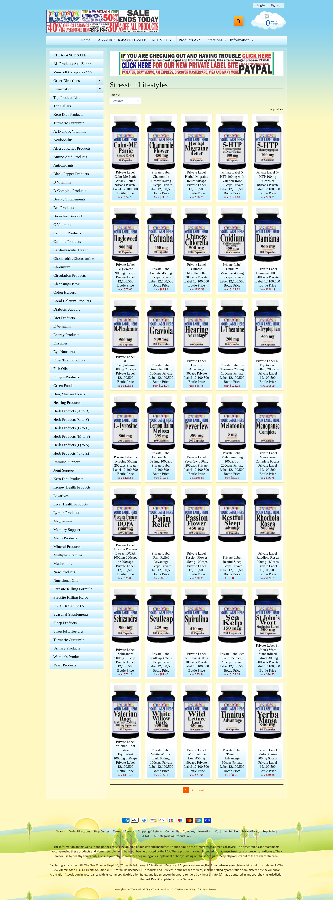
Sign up (275, 5)
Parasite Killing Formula (72, 589)
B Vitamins (62, 182)
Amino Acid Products (70, 157)
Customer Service (226, 831)
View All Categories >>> (72, 72)
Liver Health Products (70, 504)
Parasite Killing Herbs (70, 597)
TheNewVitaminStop (140, 889)
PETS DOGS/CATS (68, 606)
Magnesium (62, 521)
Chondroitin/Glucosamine (73, 258)
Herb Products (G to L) (71, 428)
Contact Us (172, 831)
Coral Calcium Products (72, 301)
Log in (261, 5)
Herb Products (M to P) (71, 436)
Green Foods (63, 385)
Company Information (197, 831)
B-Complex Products (69, 191)
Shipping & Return (150, 831)
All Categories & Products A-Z (173, 836)
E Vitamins (62, 326)
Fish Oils (60, 368)
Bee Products (63, 207)
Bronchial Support (67, 216)
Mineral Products (67, 546)
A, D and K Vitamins (69, 131)
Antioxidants (63, 165)
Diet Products (64, 318)
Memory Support (66, 529)
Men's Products (65, 538)
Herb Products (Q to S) (71, 445)
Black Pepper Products (71, 174)
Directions (216, 41)
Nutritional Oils (65, 580)
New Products (64, 572)
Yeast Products (65, 665)
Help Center (101, 831)
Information (242, 41)
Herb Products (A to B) (71, 411)
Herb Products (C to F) (71, 419)
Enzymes (60, 343)
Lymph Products (66, 512)
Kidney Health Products (72, 487)
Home (85, 40)
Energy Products (66, 335)
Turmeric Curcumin (68, 123)
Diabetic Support (66, 309)
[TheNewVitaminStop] (102, 21)
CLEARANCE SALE (69, 55)
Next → (203, 790)
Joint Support (63, 470)
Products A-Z (190, 40)
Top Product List (66, 97)
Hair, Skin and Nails (69, 394)
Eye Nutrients (64, 351)
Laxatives (61, 496)
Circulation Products (69, 275)
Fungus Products (66, 377)
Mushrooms (62, 563)
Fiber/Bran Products (69, 360)
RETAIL (145, 836)
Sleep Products (65, 623)
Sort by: (115, 95)
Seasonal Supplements (70, 614)
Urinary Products (66, 648)
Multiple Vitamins (67, 555)
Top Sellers (62, 106)
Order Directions (78, 81)
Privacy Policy (250, 831)
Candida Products (67, 241)
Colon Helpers (64, 292)
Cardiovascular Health (70, 250)
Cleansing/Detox (66, 284)
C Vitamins (62, 224)
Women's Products (67, 656)
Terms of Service (123, 831)
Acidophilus (62, 140)
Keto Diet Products (68, 114)
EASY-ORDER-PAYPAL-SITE (120, 40)
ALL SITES (163, 41)
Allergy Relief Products (72, 148)
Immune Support (66, 462)
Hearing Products (67, 402)
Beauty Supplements (69, 199)
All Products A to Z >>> (72, 63)
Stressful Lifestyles (68, 631)
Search (60, 831)
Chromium (61, 267)
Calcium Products (67, 233)
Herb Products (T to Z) (71, 453)
